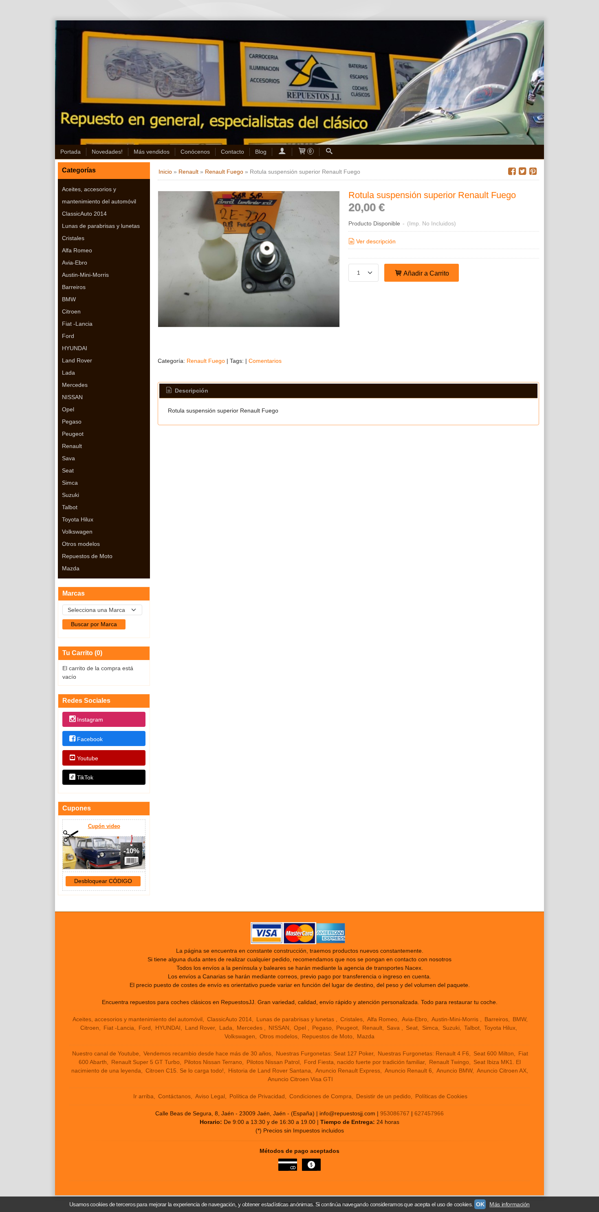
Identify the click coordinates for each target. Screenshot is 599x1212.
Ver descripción (376, 241)
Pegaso (71, 421)
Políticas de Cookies (441, 1096)
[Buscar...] (329, 152)
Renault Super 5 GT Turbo (145, 1062)
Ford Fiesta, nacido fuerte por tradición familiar (364, 1062)
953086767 (395, 1113)
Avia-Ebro (74, 262)
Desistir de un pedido (383, 1096)
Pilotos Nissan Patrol (273, 1062)
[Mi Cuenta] (282, 152)
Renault (72, 446)
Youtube (87, 758)
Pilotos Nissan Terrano (213, 1062)
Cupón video (104, 826)
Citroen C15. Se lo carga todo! (184, 1070)
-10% (131, 851)
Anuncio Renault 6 (408, 1070)
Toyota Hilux (77, 519)
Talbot (69, 507)
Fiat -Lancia (77, 323)
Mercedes (75, 385)
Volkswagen (77, 531)
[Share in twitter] (522, 171)
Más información (509, 1204)
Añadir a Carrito (425, 273)
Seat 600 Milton (493, 1053)
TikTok (85, 777)
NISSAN (72, 397)
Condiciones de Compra (320, 1096)
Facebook (90, 739)
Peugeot (73, 433)
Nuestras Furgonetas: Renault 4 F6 (423, 1053)
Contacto (232, 151)
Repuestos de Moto (87, 556)
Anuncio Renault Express (347, 1070)
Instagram (90, 720)
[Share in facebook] (512, 171)
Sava (68, 458)
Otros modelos (81, 544)
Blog (260, 151)
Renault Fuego (206, 361)
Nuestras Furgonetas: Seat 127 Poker (324, 1053)
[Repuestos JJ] (299, 82)
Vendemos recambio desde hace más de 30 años (207, 1053)
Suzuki (70, 495)
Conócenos (195, 151)
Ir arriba (143, 1096)
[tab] (186, 391)
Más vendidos (152, 151)
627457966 (429, 1113)
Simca (70, 482)
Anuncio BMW (454, 1070)
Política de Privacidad (257, 1096)
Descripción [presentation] (190, 390)
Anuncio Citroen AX (501, 1070)
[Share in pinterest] (533, 171)
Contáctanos (174, 1096)
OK (480, 1204)
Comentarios (265, 361)
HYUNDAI (74, 348)
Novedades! (107, 151)
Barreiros (74, 287)
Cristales (73, 238)
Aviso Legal (210, 1096)
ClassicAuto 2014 (84, 213)
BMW (69, 299)
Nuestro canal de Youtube (105, 1053)
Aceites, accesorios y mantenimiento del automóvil (99, 195)
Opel (68, 409)
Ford (68, 336)
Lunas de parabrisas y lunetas (101, 226)
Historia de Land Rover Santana (269, 1070)
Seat (68, 470)
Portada (70, 151)
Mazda (70, 568)
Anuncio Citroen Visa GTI (300, 1079)
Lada (68, 372)
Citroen (71, 311)
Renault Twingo (449, 1062)
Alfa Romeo (77, 250)
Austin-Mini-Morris (85, 275)
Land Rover (77, 360)
